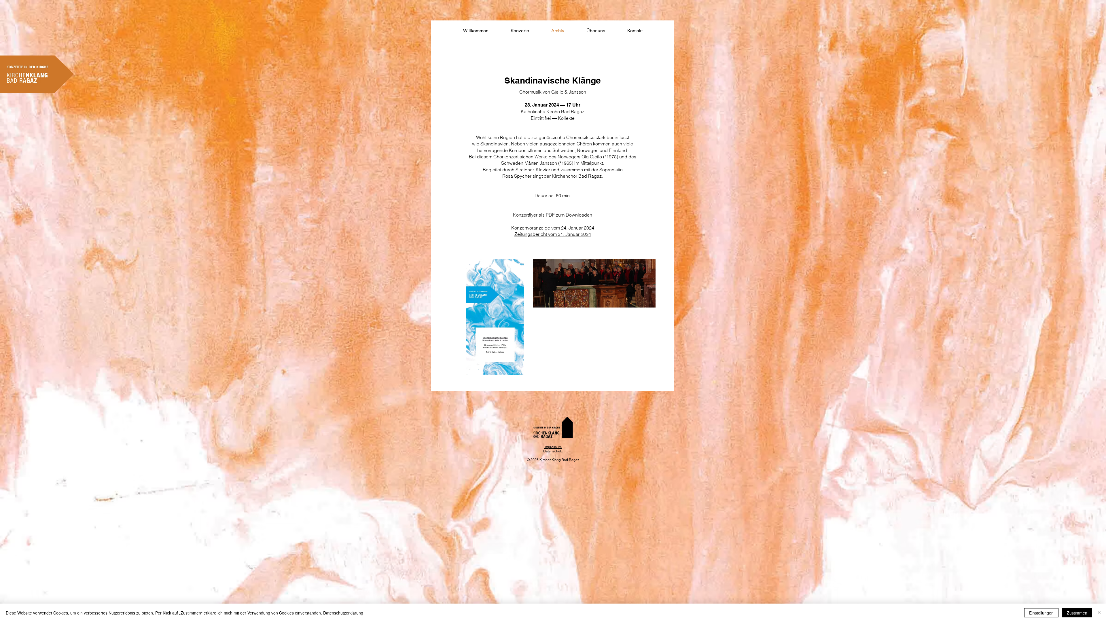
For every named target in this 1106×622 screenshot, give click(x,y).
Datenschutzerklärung (343, 613)
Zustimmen (1077, 613)
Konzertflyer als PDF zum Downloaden (552, 215)
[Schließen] (1099, 612)
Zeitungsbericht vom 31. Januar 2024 (552, 234)
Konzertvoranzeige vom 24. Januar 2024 (552, 228)
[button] (519, 30)
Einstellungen (1041, 613)
